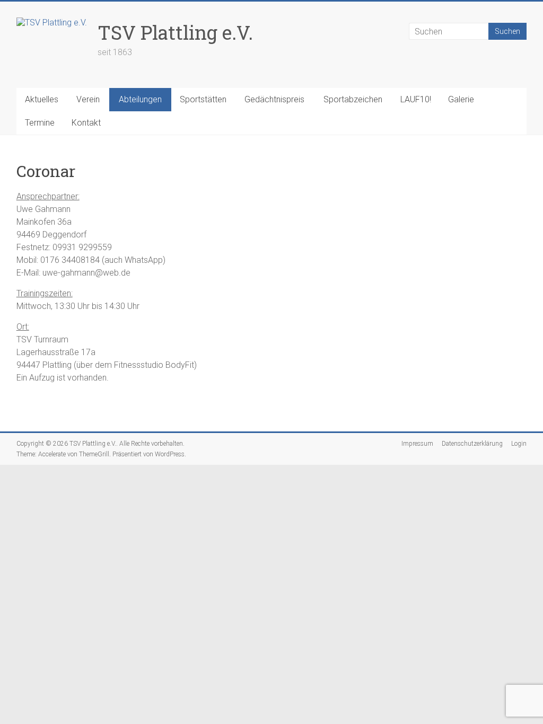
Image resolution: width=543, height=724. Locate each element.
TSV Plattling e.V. (175, 32)
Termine (40, 123)
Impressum (417, 443)
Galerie (461, 99)
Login (519, 443)
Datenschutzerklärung (472, 443)
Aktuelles (41, 99)
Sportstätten (203, 99)
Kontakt (86, 123)
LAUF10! (415, 99)
